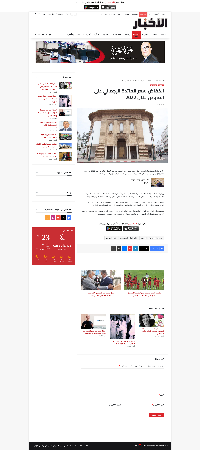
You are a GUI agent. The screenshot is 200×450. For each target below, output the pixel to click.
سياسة (154, 34)
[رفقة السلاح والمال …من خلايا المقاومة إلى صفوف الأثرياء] (122, 326)
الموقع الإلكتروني (115, 405)
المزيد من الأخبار (74, 34)
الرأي (97, 34)
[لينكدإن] (135, 248)
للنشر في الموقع (53, 446)
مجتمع (146, 34)
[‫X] (63, 217)
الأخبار (137, 445)
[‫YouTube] (58, 217)
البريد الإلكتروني (158, 405)
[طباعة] (113, 248)
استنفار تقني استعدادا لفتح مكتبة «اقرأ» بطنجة (46, 145)
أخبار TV (87, 34)
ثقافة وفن (118, 34)
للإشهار (35, 446)
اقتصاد (137, 34)
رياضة (128, 34)
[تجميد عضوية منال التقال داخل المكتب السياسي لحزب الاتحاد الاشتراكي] (151, 320)
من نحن (63, 446)
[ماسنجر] (124, 248)
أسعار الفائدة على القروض (151, 238)
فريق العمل (43, 446)
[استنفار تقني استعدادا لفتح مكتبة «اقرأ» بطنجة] (65, 146)
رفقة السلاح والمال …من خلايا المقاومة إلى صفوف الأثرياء (118, 14)
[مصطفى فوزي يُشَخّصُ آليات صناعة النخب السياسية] (65, 126)
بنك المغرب (110, 238)
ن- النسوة (106, 34)
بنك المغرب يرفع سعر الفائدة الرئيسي (138, 181)
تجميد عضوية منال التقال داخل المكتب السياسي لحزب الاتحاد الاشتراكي (152, 331)
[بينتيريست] (130, 248)
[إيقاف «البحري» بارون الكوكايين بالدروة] (65, 136)
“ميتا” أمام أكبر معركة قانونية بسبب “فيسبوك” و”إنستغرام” (94, 332)
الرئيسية (163, 34)
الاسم (161, 395)
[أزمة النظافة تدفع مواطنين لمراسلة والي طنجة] (65, 156)
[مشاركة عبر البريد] (119, 248)
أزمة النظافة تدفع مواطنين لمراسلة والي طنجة (47, 155)
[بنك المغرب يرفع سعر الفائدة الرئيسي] (157, 182)
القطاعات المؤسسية (128, 238)
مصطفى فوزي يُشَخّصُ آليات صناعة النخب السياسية (48, 125)
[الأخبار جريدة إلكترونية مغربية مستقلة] (150, 24)
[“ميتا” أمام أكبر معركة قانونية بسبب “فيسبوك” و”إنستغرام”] (93, 321)
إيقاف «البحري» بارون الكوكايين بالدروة (49, 136)
